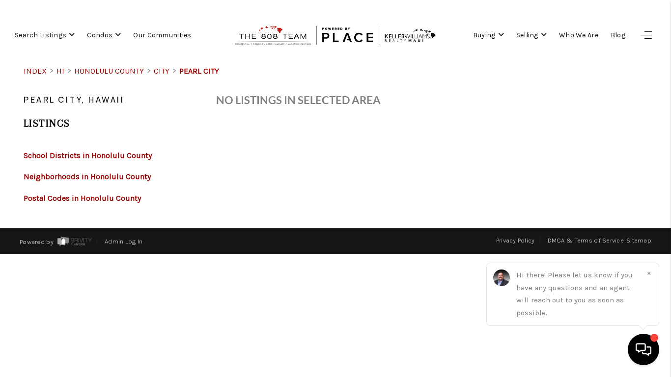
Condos (99, 35)
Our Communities (162, 35)
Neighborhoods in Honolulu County (87, 176)
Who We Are (578, 35)
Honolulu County (109, 71)
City (161, 71)
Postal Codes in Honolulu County (82, 198)
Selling (527, 35)
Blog (618, 35)
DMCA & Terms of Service (586, 240)
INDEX (35, 71)
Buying (484, 35)
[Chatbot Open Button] (643, 349)
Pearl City (199, 71)
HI (60, 71)
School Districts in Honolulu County (88, 155)
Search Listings (40, 35)
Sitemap (638, 240)
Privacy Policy (515, 240)
